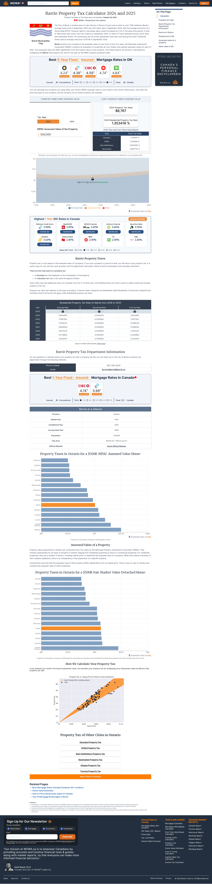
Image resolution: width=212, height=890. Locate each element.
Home (6, 878)
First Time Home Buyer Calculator (174, 833)
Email (8, 832)
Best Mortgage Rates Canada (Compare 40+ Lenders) (58, 787)
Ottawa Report (195, 839)
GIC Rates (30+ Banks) (150, 831)
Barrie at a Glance (166, 32)
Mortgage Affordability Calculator (175, 828)
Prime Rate (145, 834)
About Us (14, 878)
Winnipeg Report (196, 849)
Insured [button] (87, 60)
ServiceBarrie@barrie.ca (113, 369)
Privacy (168, 878)
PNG (149, 211)
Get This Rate (64, 76)
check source (101, 343)
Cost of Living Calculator (171, 853)
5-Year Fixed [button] (67, 60)
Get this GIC (44, 232)
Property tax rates (166, 20)
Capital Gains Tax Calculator (172, 858)
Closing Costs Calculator (171, 838)
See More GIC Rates (137, 219)
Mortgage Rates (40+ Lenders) (150, 827)
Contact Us (25, 878)
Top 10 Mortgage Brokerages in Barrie (50, 797)
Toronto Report (195, 829)
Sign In (204, 3)
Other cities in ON (166, 46)
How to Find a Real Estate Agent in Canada (52, 794)
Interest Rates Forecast (151, 841)
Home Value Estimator (43, 790)
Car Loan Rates (147, 838)
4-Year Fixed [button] (62, 378)
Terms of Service (66, 841)
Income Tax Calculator (174, 862)
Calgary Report (195, 842)
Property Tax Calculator (170, 844)
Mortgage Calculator (174, 823)
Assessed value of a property (167, 41)
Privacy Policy (10, 843)
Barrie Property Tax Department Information (167, 26)
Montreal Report (195, 836)
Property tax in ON (166, 36)
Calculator (164, 16)
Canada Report (195, 826)
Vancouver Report (196, 832)
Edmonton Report (196, 846)
